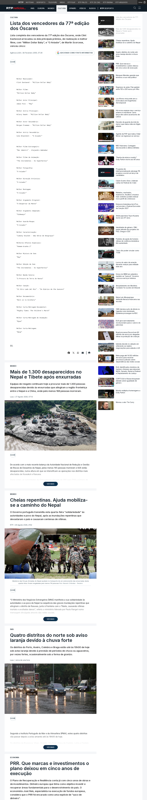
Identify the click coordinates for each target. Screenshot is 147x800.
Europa (41, 8)
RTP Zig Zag (95, 2)
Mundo (51, 8)
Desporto (41, 2)
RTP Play (71, 2)
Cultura (62, 8)
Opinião (72, 8)
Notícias (30, 2)
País (32, 8)
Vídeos (82, 8)
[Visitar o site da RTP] (21, 2)
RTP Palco (82, 2)
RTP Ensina (108, 2)
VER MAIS (50, 484)
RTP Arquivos (121, 2)
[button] (135, 8)
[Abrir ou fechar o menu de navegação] (139, 8)
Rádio (62, 2)
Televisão (52, 2)
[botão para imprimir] (89, 353)
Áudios (92, 8)
